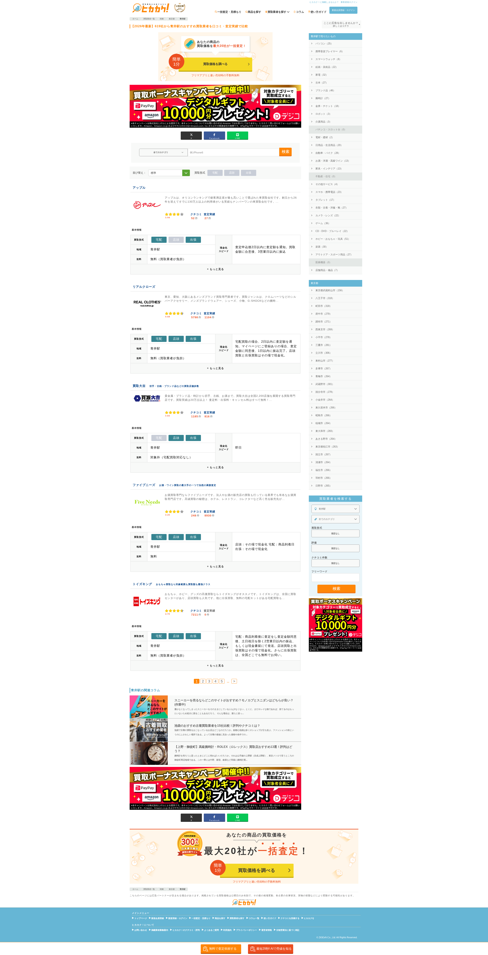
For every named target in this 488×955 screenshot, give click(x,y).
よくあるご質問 (211, 930)
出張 (248, 172)
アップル (139, 187)
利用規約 (227, 930)
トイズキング (142, 584)
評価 (314, 542)
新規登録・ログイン (177, 918)
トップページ (140, 918)
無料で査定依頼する (223, 948)
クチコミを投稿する (290, 918)
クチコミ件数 (319, 557)
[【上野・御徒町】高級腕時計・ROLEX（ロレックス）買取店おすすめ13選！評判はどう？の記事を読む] (149, 753)
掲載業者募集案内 (159, 930)
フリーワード (319, 571)
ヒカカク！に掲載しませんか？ (324, 2)
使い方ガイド (319, 11)
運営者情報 (266, 930)
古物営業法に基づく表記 (287, 930)
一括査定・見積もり (229, 11)
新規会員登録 (157, 918)
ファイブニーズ (144, 485)
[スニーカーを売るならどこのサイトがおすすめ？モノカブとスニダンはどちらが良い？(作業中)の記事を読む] (149, 706)
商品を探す (254, 11)
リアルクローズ (144, 286)
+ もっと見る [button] (215, 269)
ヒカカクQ (309, 918)
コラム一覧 (254, 918)
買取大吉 (139, 385)
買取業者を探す (237, 918)
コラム (300, 11)
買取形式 (316, 527)
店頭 (231, 172)
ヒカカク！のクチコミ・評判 (186, 930)
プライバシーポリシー (246, 930)
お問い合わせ (140, 930)
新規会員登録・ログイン (343, 10)
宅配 (215, 172)
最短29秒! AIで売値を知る (274, 948)
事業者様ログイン (349, 2)
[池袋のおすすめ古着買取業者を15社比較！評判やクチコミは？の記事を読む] (149, 730)
